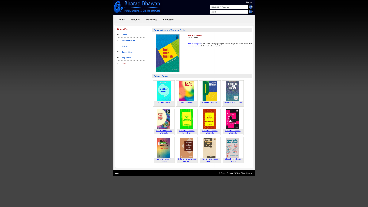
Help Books (125, 58)
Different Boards (127, 41)
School (123, 35)
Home (116, 173)
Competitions (126, 52)
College (124, 46)
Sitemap (249, 2)
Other (123, 64)
